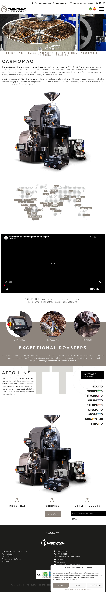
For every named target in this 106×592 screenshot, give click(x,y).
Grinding (52, 506)
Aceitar (60, 585)
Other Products (87, 506)
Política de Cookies (70, 589)
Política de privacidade (83, 589)
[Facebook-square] (100, 3)
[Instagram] (104, 3)
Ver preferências (95, 585)
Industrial (17, 506)
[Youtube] (97, 3)
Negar (77, 585)
